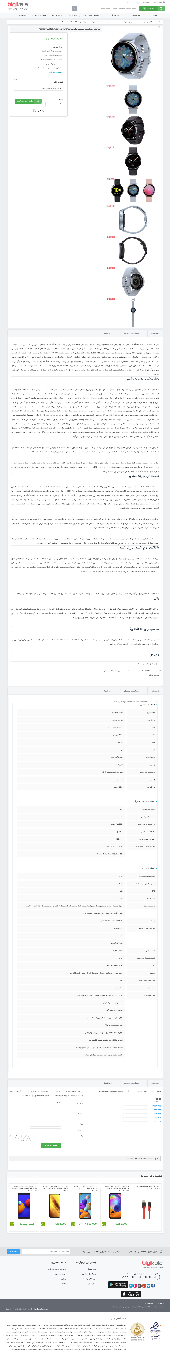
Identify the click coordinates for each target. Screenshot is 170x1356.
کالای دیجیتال (148, 22)
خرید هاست (23, 1349)
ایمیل (80, 1130)
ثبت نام (13, 1251)
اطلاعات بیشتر (135, 1224)
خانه (159, 22)
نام (81, 1124)
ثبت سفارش (91, 1269)
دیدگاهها (107, 333)
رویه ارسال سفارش (89, 1274)
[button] (159, 27)
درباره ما (161, 1303)
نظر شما (80, 1114)
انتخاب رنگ (58, 82)
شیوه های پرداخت (89, 1279)
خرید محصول (12, 1224)
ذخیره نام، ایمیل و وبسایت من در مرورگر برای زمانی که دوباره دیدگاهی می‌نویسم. (20, 1138)
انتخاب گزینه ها (104, 1224)
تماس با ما (62, 1283)
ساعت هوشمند (109, 22)
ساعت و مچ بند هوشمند (129, 22)
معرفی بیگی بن (90, 1283)
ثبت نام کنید (131, 2)
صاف (15, 79)
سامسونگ (152, 675)
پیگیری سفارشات (59, 1279)
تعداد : (60, 99)
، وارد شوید (146, 2)
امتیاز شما (80, 1103)
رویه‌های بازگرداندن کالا (57, 1269)
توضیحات (155, 333)
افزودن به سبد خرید (25, 101)
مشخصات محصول (131, 333)
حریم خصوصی (60, 1274)
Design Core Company (39, 1309)
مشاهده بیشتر (55, 72)
